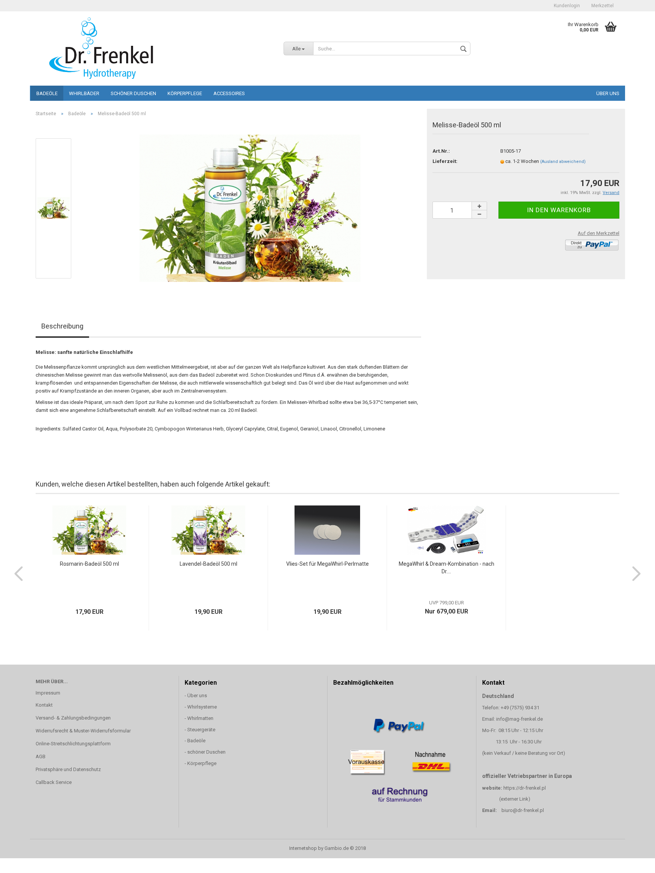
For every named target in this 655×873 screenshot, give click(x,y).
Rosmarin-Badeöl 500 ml (89, 564)
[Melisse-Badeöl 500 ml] (249, 208)
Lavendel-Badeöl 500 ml (208, 564)
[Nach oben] (634, 862)
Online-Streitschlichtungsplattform (73, 743)
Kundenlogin (567, 5)
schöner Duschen (133, 93)
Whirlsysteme (202, 707)
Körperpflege (185, 93)
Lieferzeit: (445, 161)
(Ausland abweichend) (563, 161)
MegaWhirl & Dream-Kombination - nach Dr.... (446, 567)
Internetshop (303, 848)
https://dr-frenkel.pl (524, 788)
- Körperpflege (200, 763)
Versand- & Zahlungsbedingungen (73, 718)
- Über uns (196, 695)
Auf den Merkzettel (598, 233)
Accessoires (229, 93)
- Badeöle (195, 740)
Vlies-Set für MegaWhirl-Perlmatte (327, 564)
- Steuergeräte (200, 729)
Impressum (48, 693)
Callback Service (54, 782)
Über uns (607, 93)
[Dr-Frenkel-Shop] (154, 47)
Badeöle (47, 93)
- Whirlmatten (200, 718)
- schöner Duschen (205, 752)
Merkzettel (602, 5)
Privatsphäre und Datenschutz (68, 769)
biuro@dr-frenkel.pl (522, 810)
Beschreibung (62, 326)
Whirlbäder (84, 93)
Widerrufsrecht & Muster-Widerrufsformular (83, 731)
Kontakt (44, 705)
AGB (40, 756)
